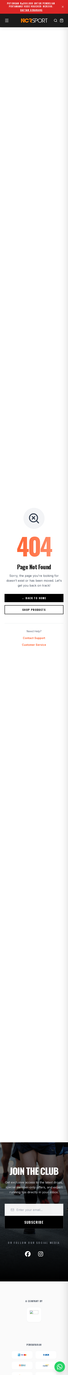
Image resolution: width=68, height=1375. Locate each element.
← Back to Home (34, 598)
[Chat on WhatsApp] (59, 1366)
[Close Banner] (62, 7)
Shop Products (34, 610)
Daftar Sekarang (31, 10)
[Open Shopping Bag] (61, 20)
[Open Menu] (7, 20)
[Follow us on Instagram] (40, 1254)
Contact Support (34, 638)
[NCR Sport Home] (34, 20)
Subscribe (34, 1222)
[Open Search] (55, 20)
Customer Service (34, 644)
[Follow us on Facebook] (28, 1254)
